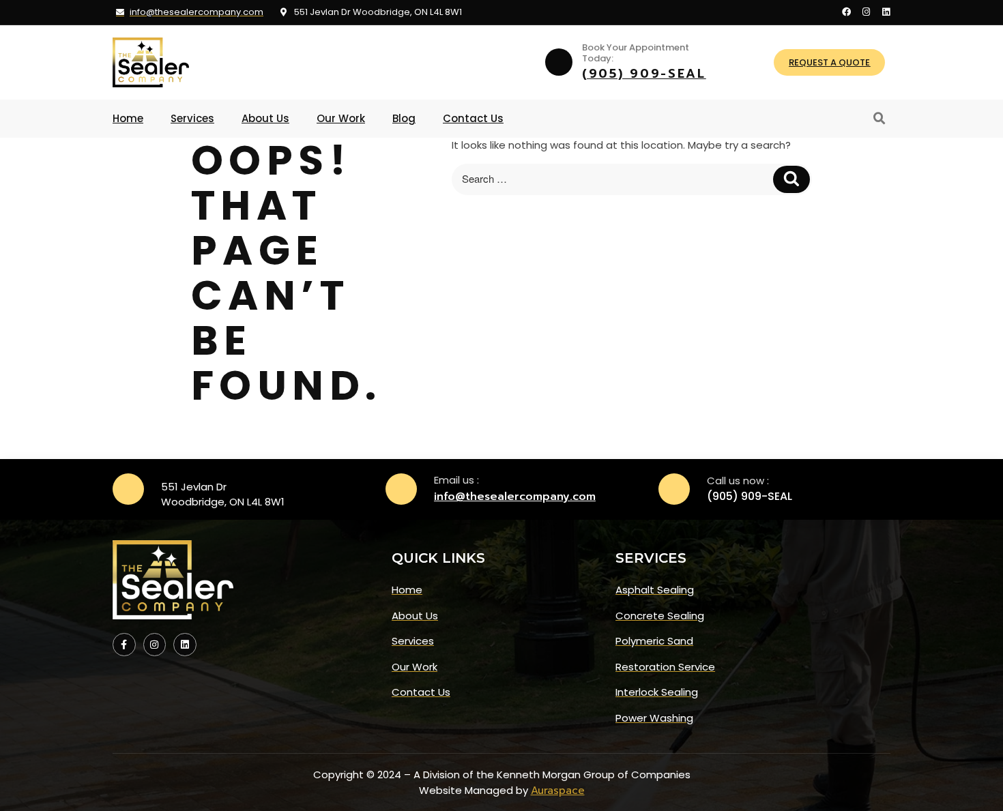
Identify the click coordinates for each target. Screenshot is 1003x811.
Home (128, 119)
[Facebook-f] (124, 644)
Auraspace (558, 790)
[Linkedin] (886, 12)
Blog (404, 119)
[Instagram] (866, 12)
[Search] (791, 180)
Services (192, 119)
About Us (265, 119)
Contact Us (473, 119)
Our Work (341, 119)
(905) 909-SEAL (644, 73)
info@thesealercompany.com (515, 496)
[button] (879, 119)
